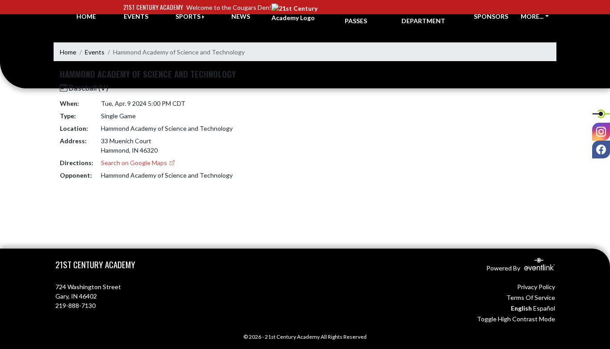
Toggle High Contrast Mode (516, 319)
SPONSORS (491, 16)
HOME (86, 16)
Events (94, 52)
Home (68, 52)
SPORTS (188, 16)
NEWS (240, 16)
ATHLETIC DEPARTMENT (423, 16)
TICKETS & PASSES (361, 16)
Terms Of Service (530, 297)
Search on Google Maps (134, 162)
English (521, 308)
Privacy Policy (536, 287)
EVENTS (136, 16)
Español (544, 308)
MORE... (532, 16)
